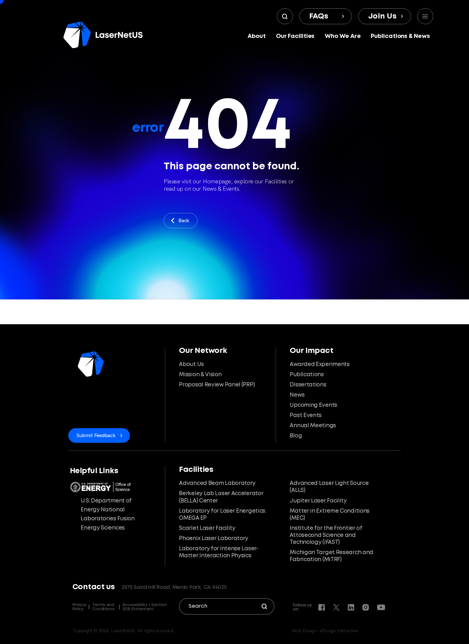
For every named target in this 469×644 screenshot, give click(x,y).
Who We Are (343, 36)
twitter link (336, 607)
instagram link (365, 607)
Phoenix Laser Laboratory (213, 538)
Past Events (306, 415)
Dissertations (308, 385)
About (257, 36)
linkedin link (351, 607)
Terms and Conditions (103, 607)
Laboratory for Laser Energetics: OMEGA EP (222, 515)
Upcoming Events (313, 405)
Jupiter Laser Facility (318, 501)
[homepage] (103, 35)
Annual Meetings (313, 425)
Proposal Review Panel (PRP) (217, 385)
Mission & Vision (200, 374)
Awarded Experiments (319, 364)
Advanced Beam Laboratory (217, 483)
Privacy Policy (79, 607)
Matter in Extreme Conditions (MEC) (329, 515)
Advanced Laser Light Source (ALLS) (329, 487)
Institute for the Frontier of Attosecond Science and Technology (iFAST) (326, 535)
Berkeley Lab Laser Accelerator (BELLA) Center (221, 497)
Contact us (93, 587)
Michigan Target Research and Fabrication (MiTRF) (331, 556)
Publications (307, 374)
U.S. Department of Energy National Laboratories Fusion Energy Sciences (107, 515)
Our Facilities (295, 36)
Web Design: (325, 630)
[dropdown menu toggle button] (425, 16)
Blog (296, 436)
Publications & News (400, 36)
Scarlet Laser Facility (207, 528)
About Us (191, 364)
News (297, 395)
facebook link (321, 607)
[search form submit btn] (285, 16)
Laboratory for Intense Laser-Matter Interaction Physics (218, 552)
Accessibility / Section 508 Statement (145, 607)
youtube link (381, 607)
